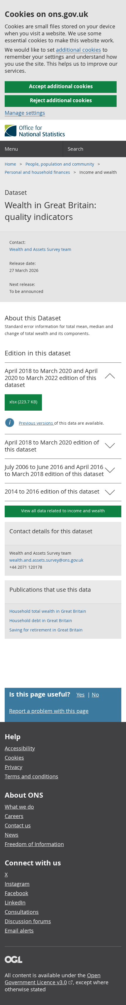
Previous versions (36, 423)
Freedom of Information (34, 844)
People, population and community (60, 164)
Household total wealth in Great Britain (47, 611)
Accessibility (20, 748)
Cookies (14, 757)
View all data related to (63, 510)
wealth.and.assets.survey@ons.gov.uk (46, 560)
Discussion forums (28, 921)
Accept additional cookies (61, 86)
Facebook (16, 893)
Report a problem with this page (48, 710)
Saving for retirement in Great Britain (46, 630)
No (95, 694)
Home (11, 164)
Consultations (22, 911)
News (11, 834)
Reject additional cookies (61, 100)
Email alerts (19, 930)
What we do (19, 806)
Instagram (17, 883)
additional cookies (78, 49)
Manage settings (25, 112)
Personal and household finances (38, 172)
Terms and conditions (31, 776)
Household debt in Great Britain (40, 620)
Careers (14, 816)
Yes (80, 694)
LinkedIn (15, 902)
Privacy (13, 766)
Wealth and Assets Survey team (40, 249)
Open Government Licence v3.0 (53, 979)
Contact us (18, 825)
